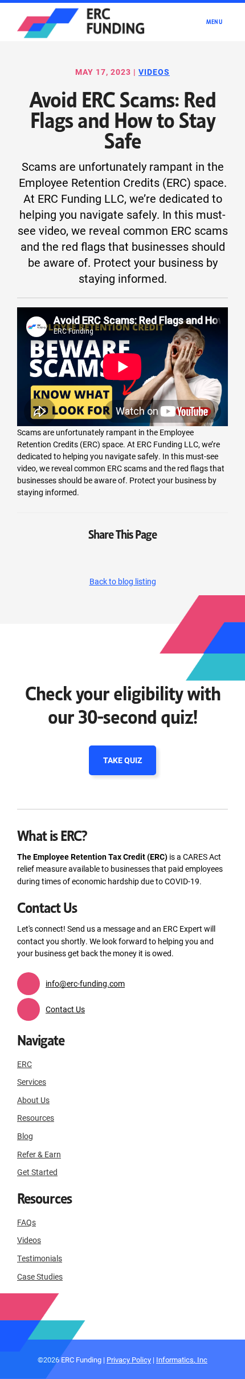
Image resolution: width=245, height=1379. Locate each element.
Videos (154, 71)
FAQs (26, 1222)
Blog (25, 1136)
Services (31, 1081)
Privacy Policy (129, 1359)
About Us (33, 1100)
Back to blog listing (122, 581)
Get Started (37, 1171)
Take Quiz (122, 760)
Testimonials (39, 1258)
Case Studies (40, 1276)
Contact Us (65, 1009)
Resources (35, 1117)
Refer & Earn (39, 1154)
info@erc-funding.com (85, 983)
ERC (24, 1064)
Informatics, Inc (181, 1359)
